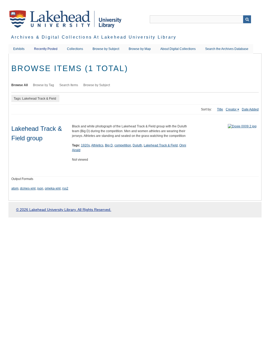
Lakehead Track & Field (161, 145)
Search (247, 19)
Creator (231, 109)
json (40, 188)
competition (122, 145)
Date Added (250, 109)
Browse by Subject (106, 49)
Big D (109, 145)
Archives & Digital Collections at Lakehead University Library (93, 37)
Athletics (97, 145)
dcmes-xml (28, 188)
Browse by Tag (43, 85)
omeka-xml (53, 188)
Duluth (137, 145)
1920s (85, 145)
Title (220, 109)
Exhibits (19, 49)
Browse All (19, 85)
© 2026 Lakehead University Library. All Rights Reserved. (63, 209)
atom (14, 188)
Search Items (68, 85)
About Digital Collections (178, 49)
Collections (75, 49)
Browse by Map (140, 49)
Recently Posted (45, 49)
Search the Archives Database (226, 49)
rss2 (65, 188)
